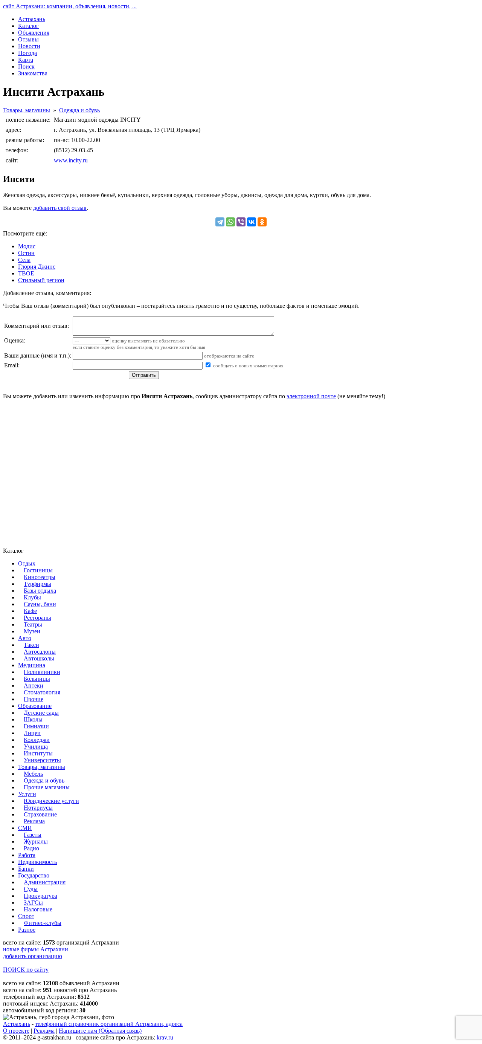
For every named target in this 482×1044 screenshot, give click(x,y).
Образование (35, 706)
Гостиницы (38, 570)
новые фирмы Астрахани (35, 949)
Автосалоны (40, 651)
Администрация (45, 882)
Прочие (33, 699)
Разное (26, 929)
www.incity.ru (71, 160)
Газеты (32, 835)
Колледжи (37, 740)
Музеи (32, 631)
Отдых (26, 563)
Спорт (26, 916)
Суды (31, 889)
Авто (24, 638)
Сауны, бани (40, 604)
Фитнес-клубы (42, 923)
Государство (33, 875)
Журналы (36, 841)
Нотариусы (38, 807)
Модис (26, 246)
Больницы (37, 679)
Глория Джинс (36, 266)
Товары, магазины (26, 110)
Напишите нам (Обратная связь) (100, 1030)
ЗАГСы (33, 902)
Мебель (33, 773)
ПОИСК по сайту (26, 969)
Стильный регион (41, 280)
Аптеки (33, 685)
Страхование (40, 814)
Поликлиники (42, 672)
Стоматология (42, 692)
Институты (38, 753)
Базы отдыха (40, 590)
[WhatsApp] (230, 221)
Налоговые (38, 909)
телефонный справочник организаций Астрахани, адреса (109, 1024)
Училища (36, 746)
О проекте (16, 1030)
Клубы (32, 597)
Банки (26, 868)
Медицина (31, 665)
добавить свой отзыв (60, 208)
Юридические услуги (51, 801)
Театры (33, 624)
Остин (26, 253)
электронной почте (311, 396)
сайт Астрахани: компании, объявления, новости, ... (70, 6)
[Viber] (241, 221)
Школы (33, 719)
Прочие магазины (47, 787)
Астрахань (16, 1024)
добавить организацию (32, 956)
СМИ (25, 828)
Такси (31, 645)
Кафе (30, 611)
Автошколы (39, 658)
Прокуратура (40, 896)
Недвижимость (37, 862)
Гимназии (36, 726)
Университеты (42, 760)
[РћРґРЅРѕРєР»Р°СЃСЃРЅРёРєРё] (262, 221)
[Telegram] (219, 221)
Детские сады (41, 712)
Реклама (34, 821)
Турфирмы (37, 584)
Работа (26, 855)
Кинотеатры (39, 577)
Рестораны (37, 617)
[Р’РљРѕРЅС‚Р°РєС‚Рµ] (251, 221)
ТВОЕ (26, 273)
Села (24, 260)
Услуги (27, 794)
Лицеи (32, 733)
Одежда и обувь (79, 110)
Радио (31, 848)
